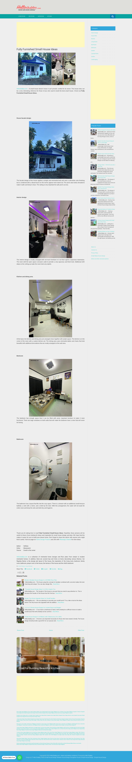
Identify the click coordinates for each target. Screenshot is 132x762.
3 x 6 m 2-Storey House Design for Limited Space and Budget (43, 607)
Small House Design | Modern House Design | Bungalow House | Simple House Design (69, 757)
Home (51, 630)
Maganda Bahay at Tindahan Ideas (106, 209)
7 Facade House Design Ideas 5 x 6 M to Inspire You (40, 589)
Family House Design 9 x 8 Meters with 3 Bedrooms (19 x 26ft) (43, 617)
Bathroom (41, 16)
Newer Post (20, 630)
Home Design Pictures (43, 539)
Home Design (21, 566)
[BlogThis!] (20, 572)
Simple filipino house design (98, 256)
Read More (56, 584)
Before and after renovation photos (100, 258)
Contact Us (94, 250)
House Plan (94, 35)
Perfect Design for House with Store (106, 130)
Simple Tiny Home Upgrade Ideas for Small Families (40, 598)
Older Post (81, 630)
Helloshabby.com (22, 89)
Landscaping (94, 59)
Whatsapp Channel (65, 539)
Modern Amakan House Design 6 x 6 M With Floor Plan (41, 580)
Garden (93, 50)
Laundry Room (94, 53)
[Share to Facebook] (23, 572)
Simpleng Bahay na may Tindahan (106, 231)
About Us (93, 247)
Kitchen (49, 16)
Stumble (53, 569)
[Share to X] (22, 572)
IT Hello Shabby (36, 757)
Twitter (37, 569)
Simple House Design (100, 757)
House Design (28, 566)
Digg (60, 569)
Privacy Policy (94, 253)
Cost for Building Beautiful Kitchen (39, 668)
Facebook (29, 569)
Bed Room (31, 16)
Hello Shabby (88, 755)
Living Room (21, 16)
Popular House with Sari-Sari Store (106, 153)
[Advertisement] (51, 34)
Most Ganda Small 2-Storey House (106, 198)
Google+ (45, 569)
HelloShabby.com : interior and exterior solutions (63, 755)
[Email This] (18, 572)
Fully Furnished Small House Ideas (37, 49)
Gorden (93, 56)
